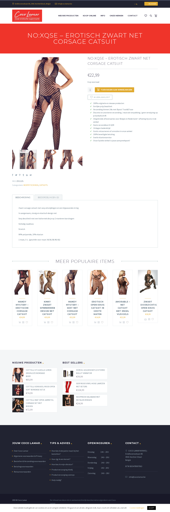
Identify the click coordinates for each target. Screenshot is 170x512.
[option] (47, 103)
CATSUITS (43, 185)
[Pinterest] (20, 175)
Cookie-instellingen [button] (137, 508)
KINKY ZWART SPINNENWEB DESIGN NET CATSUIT (47, 308)
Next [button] (84, 159)
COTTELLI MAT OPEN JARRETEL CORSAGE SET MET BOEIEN (40, 403)
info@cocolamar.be (65, 4)
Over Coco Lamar (21, 451)
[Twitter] (16, 175)
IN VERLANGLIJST (102, 97)
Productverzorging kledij (62, 469)
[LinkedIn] (27, 175)
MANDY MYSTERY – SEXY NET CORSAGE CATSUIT (72, 308)
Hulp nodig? (57, 480)
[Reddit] (31, 175)
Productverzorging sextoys (63, 475)
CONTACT (133, 16)
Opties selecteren (145, 319)
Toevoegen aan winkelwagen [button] (20, 322)
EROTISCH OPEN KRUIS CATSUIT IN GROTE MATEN (98, 308)
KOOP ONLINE (89, 16)
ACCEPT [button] (151, 508)
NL (137, 4)
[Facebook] (13, 175)
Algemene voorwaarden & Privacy (28, 456)
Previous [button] (10, 159)
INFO (103, 16)
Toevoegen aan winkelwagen (116, 90)
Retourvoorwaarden (22, 471)
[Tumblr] (23, 175)
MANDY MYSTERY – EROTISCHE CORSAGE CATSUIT (22, 308)
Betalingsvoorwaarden (23, 466)
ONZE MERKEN (116, 16)
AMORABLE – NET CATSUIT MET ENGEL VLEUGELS (122, 308)
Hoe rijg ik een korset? (61, 459)
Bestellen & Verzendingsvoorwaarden (30, 461)
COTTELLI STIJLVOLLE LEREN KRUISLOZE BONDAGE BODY (38, 373)
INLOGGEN (151, 4)
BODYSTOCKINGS (31, 185)
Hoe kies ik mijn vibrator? (62, 464)
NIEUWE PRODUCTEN (68, 16)
